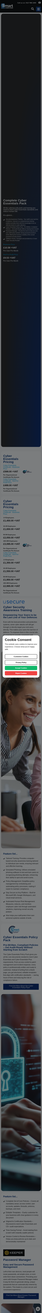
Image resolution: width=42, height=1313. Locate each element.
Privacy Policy (21, 662)
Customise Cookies (21, 656)
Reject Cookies (21, 673)
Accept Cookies (21, 668)
